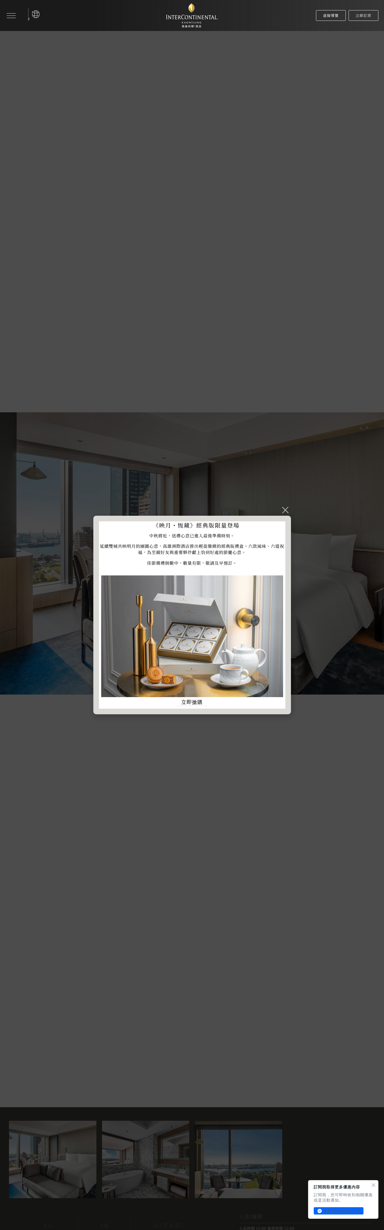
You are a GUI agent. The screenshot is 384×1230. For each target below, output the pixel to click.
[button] (36, 14)
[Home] (192, 15)
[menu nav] (11, 15)
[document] (192, 615)
